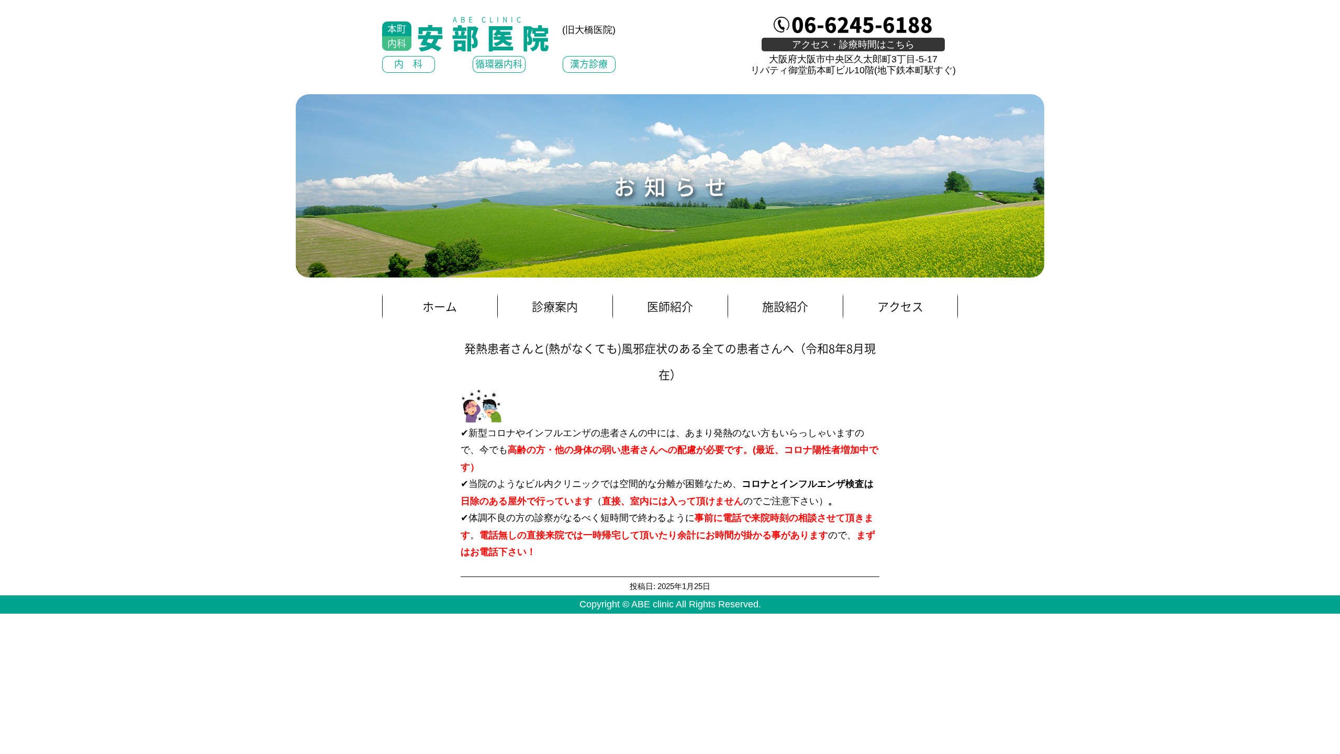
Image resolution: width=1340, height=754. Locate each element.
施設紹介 (785, 306)
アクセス (900, 306)
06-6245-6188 (862, 24)
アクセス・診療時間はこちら (853, 44)
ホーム (439, 306)
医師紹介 (670, 306)
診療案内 (555, 306)
